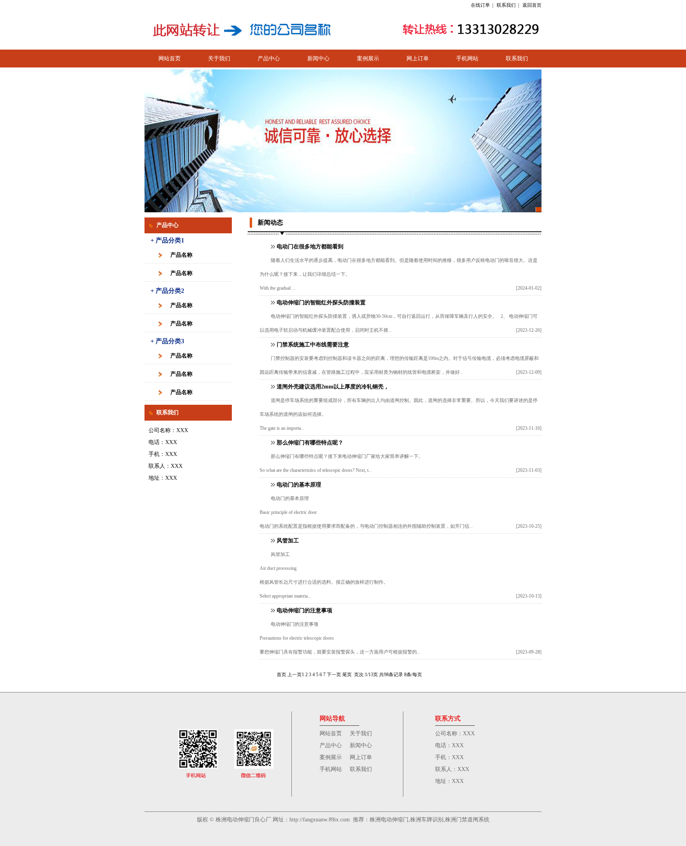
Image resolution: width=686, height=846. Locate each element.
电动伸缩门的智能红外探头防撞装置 (321, 303)
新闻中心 (318, 59)
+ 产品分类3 (167, 341)
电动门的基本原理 (299, 485)
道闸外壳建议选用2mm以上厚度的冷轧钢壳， (333, 387)
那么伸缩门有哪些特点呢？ (310, 443)
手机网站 (467, 59)
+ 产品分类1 (167, 240)
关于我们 (219, 59)
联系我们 (506, 5)
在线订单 (480, 5)
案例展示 (368, 59)
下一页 (334, 674)
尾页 (347, 674)
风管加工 (288, 541)
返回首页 (531, 5)
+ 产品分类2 (167, 290)
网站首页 (169, 59)
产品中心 (269, 59)
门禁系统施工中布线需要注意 (313, 345)
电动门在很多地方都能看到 (310, 247)
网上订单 (418, 59)
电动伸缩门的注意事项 (304, 610)
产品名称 (181, 255)
